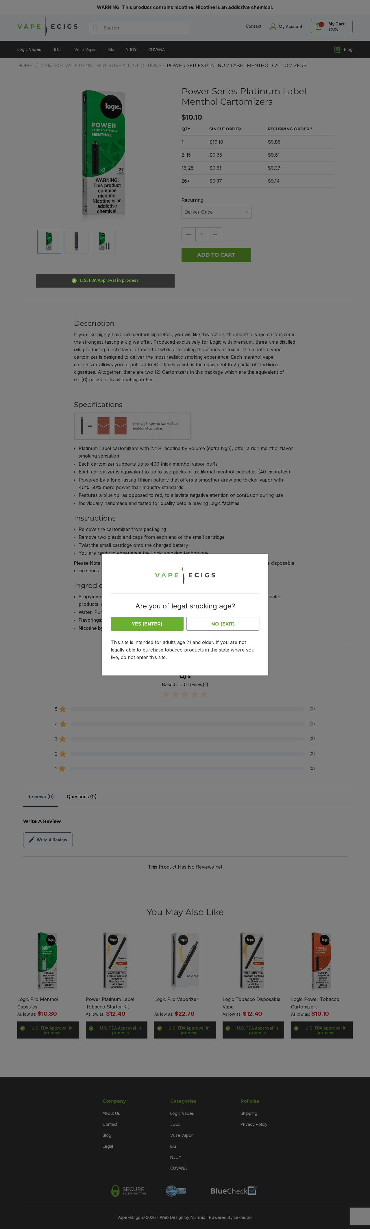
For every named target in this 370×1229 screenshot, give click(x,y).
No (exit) (223, 624)
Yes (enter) (147, 624)
